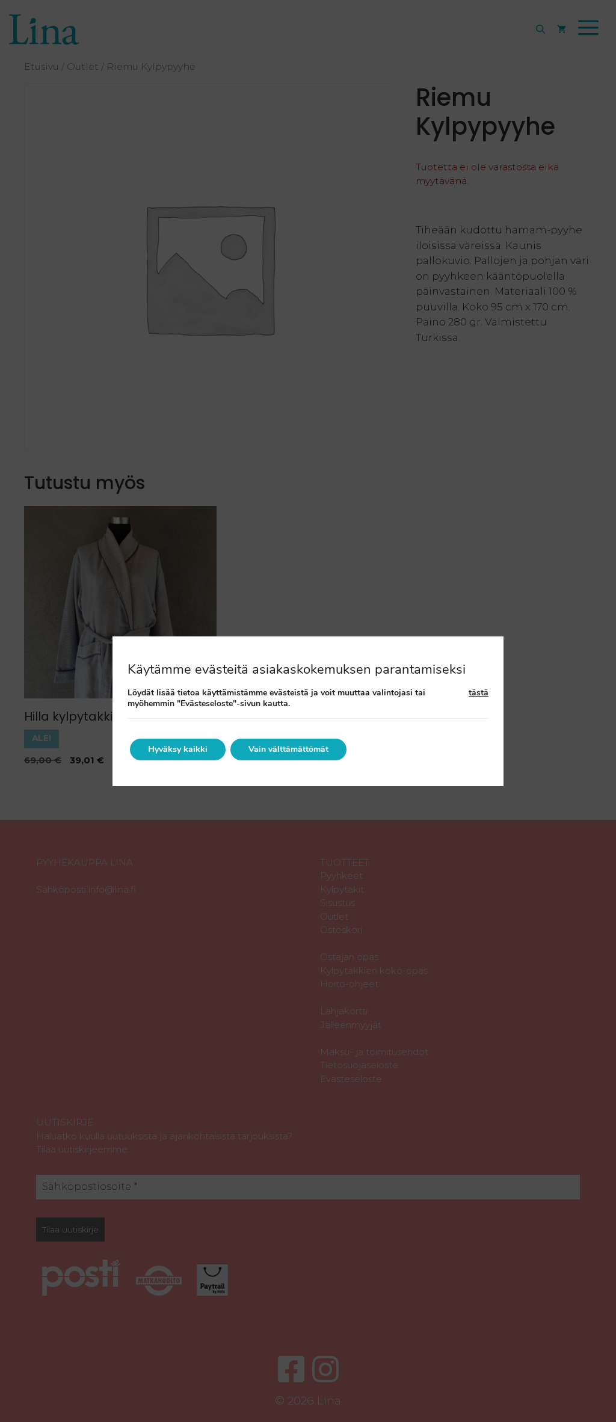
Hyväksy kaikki (178, 749)
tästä (478, 693)
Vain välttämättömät (288, 749)
